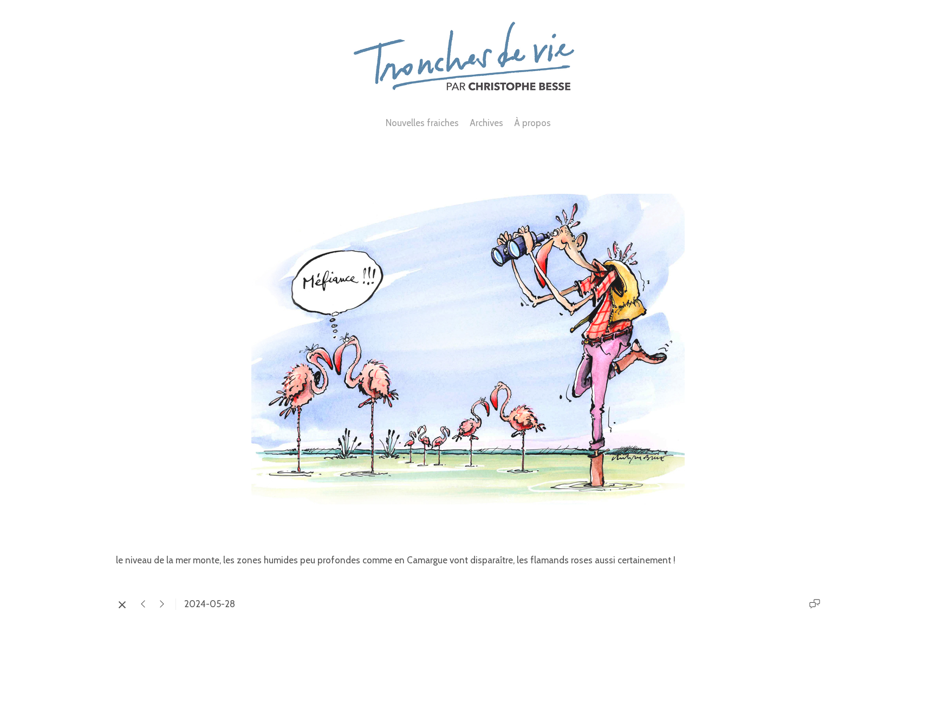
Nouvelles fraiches (422, 122)
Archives (486, 122)
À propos (532, 122)
